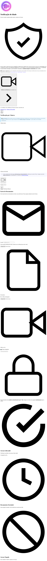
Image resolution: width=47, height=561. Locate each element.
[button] (23, 271)
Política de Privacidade (11, 109)
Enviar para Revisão (4, 351)
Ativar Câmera (3, 182)
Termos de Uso (3, 109)
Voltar (2, 112)
